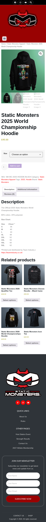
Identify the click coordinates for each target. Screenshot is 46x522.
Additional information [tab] (27, 189)
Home (3, 44)
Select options (9, 300)
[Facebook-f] (18, 402)
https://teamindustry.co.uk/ (11, 253)
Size (5, 153)
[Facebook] (15, 2)
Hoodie (29, 179)
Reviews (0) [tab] (9, 194)
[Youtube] (25, 2)
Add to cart (15, 166)
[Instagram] (20, 2)
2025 (23, 179)
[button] (30, 2)
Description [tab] (9, 189)
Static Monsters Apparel (16, 44)
